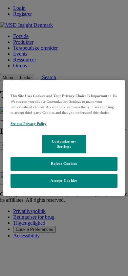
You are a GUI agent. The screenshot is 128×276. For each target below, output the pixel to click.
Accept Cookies (64, 180)
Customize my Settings (64, 143)
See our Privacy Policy (29, 124)
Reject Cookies (64, 163)
